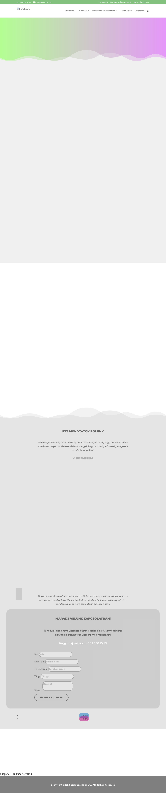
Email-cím (39, 661)
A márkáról (69, 11)
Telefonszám (41, 668)
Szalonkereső (126, 11)
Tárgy (37, 676)
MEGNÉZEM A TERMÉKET (110, 318)
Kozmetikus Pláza (141, 2)
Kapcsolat (140, 11)
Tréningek (103, 2)
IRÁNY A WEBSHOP (31, 251)
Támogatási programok (120, 2)
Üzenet (38, 690)
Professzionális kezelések (103, 11)
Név (36, 654)
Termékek (82, 11)
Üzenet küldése (51, 697)
